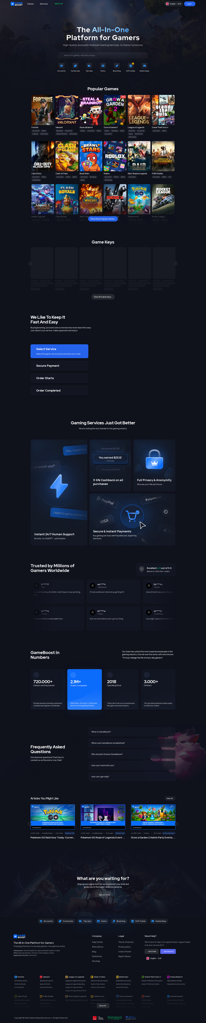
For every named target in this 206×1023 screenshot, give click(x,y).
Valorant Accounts (46, 981)
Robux (83, 131)
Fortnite (21, 977)
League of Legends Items (73, 987)
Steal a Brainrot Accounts (176, 984)
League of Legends (76, 977)
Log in (189, 4)
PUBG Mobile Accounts (47, 1000)
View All (170, 798)
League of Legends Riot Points (75, 991)
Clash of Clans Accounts (99, 981)
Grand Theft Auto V (153, 977)
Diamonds (45, 220)
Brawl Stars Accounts (123, 981)
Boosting (60, 131)
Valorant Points (62, 134)
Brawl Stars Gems (122, 987)
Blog (94, 951)
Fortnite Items (19, 987)
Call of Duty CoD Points (22, 1007)
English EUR (176, 4)
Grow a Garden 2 (126, 996)
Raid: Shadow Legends (77, 996)
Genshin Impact (176, 996)
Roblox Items (146, 1007)
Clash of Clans (99, 977)
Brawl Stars (123, 977)
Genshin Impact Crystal (175, 1000)
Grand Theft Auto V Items (150, 984)
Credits (164, 220)
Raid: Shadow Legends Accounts (76, 1000)
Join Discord (168, 951)
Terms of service (126, 942)
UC (170, 177)
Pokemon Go (99, 996)
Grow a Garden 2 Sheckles (125, 1003)
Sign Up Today (104, 895)
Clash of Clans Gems (98, 987)
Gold (82, 220)
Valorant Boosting (46, 987)
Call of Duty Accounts (21, 1000)
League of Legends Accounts (75, 981)
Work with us (97, 946)
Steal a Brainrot (176, 977)
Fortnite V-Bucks (20, 984)
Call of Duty (22, 996)
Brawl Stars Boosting (123, 984)
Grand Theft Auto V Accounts (152, 981)
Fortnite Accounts (20, 981)
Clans (68, 177)
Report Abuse (124, 956)
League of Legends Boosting (75, 984)
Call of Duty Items (20, 1003)
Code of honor (124, 951)
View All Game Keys (102, 297)
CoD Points (36, 180)
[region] (103, 268)
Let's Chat (152, 951)
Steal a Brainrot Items (174, 981)
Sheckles (115, 131)
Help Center (97, 942)
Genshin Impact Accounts (176, 1003)
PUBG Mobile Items (46, 1007)
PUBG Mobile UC (45, 1003)
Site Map (96, 961)
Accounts (35, 131)
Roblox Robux (146, 1000)
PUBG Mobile (48, 996)
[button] (59, 351)
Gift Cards (44, 134)
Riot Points (138, 134)
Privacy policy (124, 946)
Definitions (97, 956)
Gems (75, 177)
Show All (102, 1006)
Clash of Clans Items (98, 984)
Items (44, 131)
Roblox (147, 996)
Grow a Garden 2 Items (124, 1000)
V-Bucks (35, 134)
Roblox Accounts (147, 1003)
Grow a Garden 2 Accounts (125, 1007)
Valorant (46, 977)
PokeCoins (132, 223)
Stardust (142, 223)
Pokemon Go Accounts (98, 1000)
